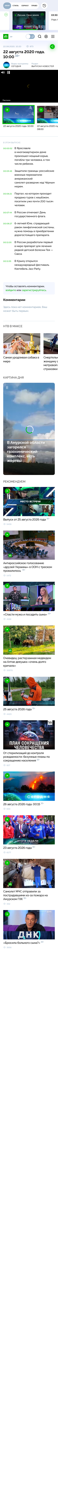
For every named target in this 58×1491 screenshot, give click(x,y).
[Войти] (46, 36)
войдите (11, 290)
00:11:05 (7, 242)
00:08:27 (7, 223)
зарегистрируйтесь (34, 290)
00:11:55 (7, 261)
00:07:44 (7, 212)
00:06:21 (7, 194)
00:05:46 (7, 171)
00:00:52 (7, 148)
